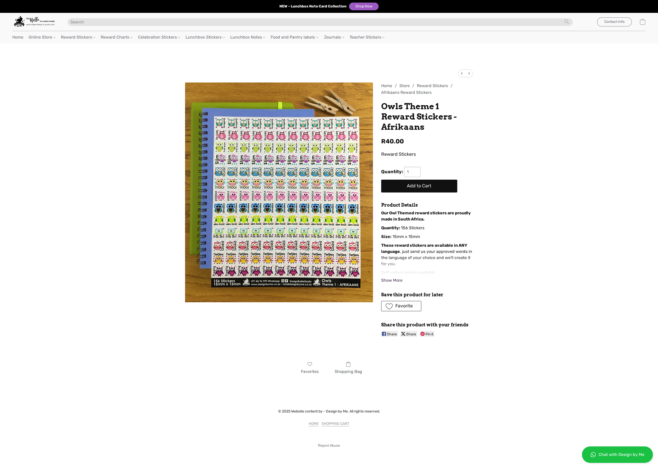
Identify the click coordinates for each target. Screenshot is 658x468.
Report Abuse (329, 445)
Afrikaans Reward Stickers (406, 92)
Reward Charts (115, 37)
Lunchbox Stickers (204, 37)
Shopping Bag (348, 371)
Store (404, 85)
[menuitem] (461, 73)
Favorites (310, 371)
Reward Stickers (77, 37)
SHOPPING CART (335, 423)
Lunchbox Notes (246, 37)
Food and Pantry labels (293, 37)
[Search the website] (567, 21)
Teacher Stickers (366, 37)
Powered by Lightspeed (329, 454)
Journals (333, 37)
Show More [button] (392, 280)
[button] (364, 6)
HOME (313, 423)
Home (17, 37)
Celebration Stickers (158, 37)
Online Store (41, 37)
